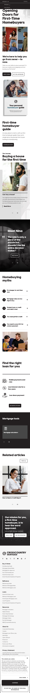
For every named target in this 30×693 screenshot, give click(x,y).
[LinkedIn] (6, 558)
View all (23, 460)
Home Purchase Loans (7, 574)
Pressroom (5, 639)
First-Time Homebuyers (8, 572)
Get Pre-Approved (18, 74)
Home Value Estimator (7, 613)
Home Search (7, 7)
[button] (12, 213)
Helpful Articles (6, 611)
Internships (5, 635)
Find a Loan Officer (7, 644)
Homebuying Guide (7, 566)
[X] (10, 558)
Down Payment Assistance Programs (11, 576)
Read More (15, 255)
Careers (4, 631)
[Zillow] (21, 558)
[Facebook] (3, 558)
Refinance (5, 581)
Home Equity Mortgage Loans (9, 598)
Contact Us (5, 641)
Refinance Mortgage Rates (9, 585)
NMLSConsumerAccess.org (9, 622)
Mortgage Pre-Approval (8, 570)
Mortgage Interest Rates (8, 568)
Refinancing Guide (7, 583)
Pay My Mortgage (6, 620)
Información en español (8, 646)
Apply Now (7, 74)
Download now (8, 144)
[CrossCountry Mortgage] (14, 553)
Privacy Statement (8, 650)
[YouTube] (17, 558)
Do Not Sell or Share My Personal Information (15, 689)
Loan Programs (6, 600)
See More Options (15, 405)
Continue (15, 682)
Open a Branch (6, 637)
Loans (4, 592)
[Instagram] (14, 558)
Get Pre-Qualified (20, 535)
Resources (5, 607)
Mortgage (6, 4)
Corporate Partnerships (8, 629)
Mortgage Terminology (8, 616)
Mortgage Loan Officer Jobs (9, 633)
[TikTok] (25, 558)
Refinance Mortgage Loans (9, 587)
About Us (5, 626)
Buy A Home (6, 564)
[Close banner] (27, 658)
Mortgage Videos (6, 618)
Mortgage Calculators (7, 609)
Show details (22, 677)
